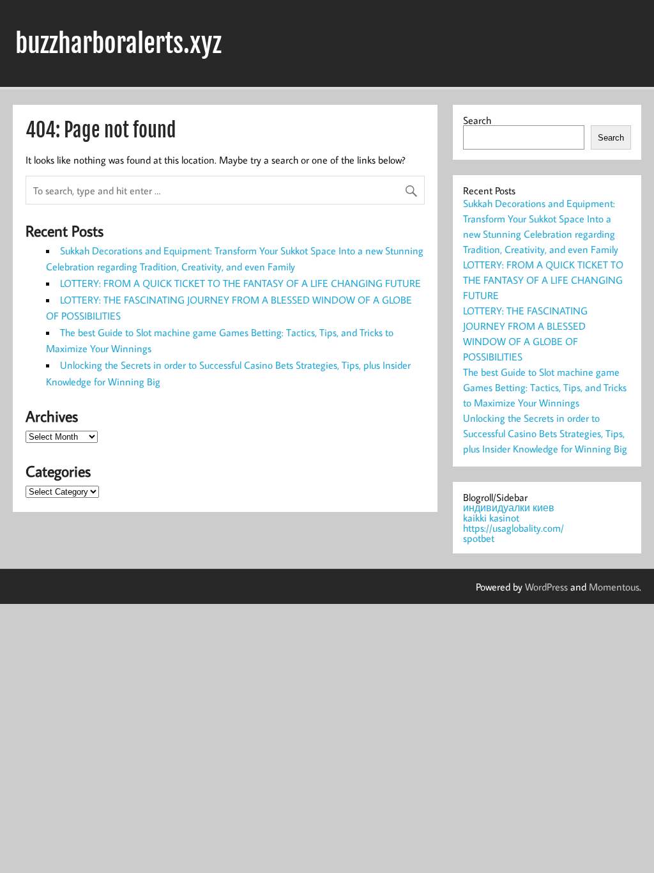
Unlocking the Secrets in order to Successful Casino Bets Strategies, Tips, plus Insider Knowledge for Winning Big (545, 433)
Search (477, 120)
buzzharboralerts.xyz (118, 43)
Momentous (614, 586)
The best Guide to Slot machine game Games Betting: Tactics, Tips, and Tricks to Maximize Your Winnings (545, 387)
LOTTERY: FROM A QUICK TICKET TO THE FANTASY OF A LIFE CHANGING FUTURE (240, 283)
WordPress (546, 586)
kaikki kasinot (491, 517)
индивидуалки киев (508, 507)
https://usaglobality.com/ (513, 527)
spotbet (478, 538)
